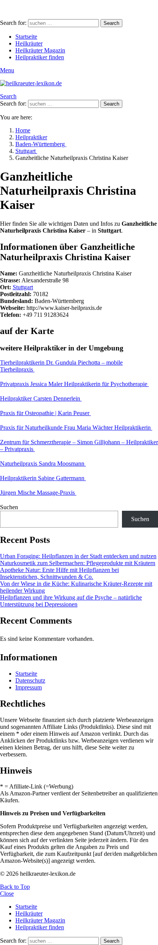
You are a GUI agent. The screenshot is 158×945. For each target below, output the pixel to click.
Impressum (28, 687)
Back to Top (15, 886)
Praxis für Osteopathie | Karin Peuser (45, 413)
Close (7, 893)
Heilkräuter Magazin (40, 50)
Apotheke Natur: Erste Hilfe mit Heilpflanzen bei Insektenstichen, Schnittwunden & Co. (59, 573)
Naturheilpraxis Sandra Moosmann (43, 463)
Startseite (26, 36)
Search (111, 23)
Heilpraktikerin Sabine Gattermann (43, 478)
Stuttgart (23, 287)
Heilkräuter (29, 43)
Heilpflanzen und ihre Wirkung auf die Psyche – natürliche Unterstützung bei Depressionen (71, 601)
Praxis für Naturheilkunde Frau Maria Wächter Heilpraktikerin (76, 427)
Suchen (9, 507)
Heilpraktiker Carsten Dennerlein (41, 398)
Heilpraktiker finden (39, 57)
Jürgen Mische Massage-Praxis (38, 492)
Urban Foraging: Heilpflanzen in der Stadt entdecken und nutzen (78, 556)
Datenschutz (30, 680)
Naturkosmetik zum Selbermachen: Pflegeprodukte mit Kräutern (77, 563)
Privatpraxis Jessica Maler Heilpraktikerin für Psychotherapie (74, 384)
